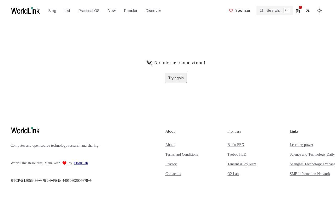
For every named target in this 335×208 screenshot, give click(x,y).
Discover (153, 10)
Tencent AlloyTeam (241, 164)
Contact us (173, 174)
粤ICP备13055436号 (26, 181)
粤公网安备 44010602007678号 (67, 181)
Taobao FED (236, 154)
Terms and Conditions (181, 154)
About (170, 145)
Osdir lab (81, 163)
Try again (176, 78)
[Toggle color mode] (320, 10)
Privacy (171, 164)
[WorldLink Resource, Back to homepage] (25, 10)
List (67, 10)
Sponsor (242, 10)
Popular (130, 10)
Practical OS (89, 10)
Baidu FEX (235, 145)
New (112, 10)
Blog (52, 10)
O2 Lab (233, 174)
